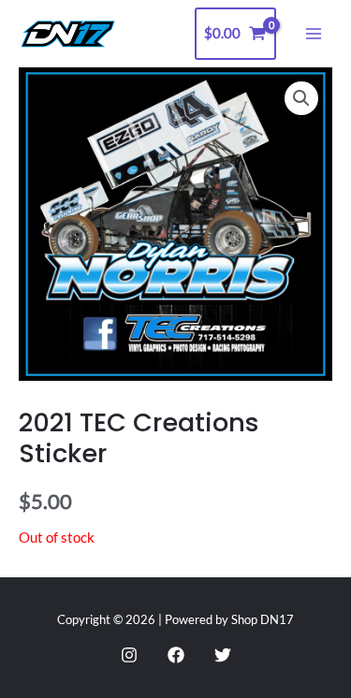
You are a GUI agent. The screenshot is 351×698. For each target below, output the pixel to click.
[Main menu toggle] (313, 33)
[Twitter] (222, 655)
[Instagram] (129, 655)
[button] (301, 98)
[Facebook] (176, 655)
